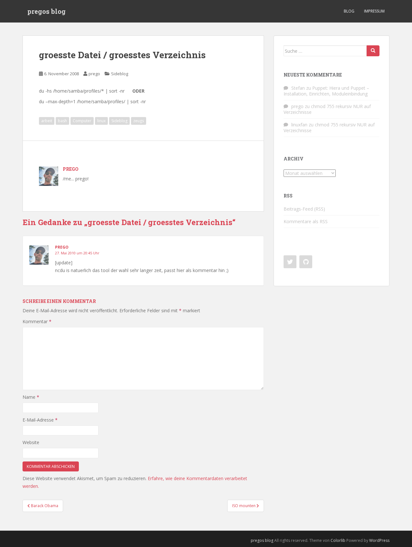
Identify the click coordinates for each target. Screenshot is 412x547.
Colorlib (338, 540)
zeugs (138, 120)
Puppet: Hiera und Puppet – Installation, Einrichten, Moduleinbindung (326, 91)
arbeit (46, 120)
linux (101, 120)
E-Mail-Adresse (40, 420)
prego (94, 74)
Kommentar (37, 321)
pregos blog (46, 11)
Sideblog (119, 74)
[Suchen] (373, 50)
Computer (82, 120)
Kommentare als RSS (306, 221)
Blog (349, 11)
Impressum (374, 11)
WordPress (379, 540)
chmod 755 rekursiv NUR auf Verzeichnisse (327, 109)
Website (31, 442)
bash (62, 120)
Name (31, 397)
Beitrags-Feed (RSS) (304, 209)
